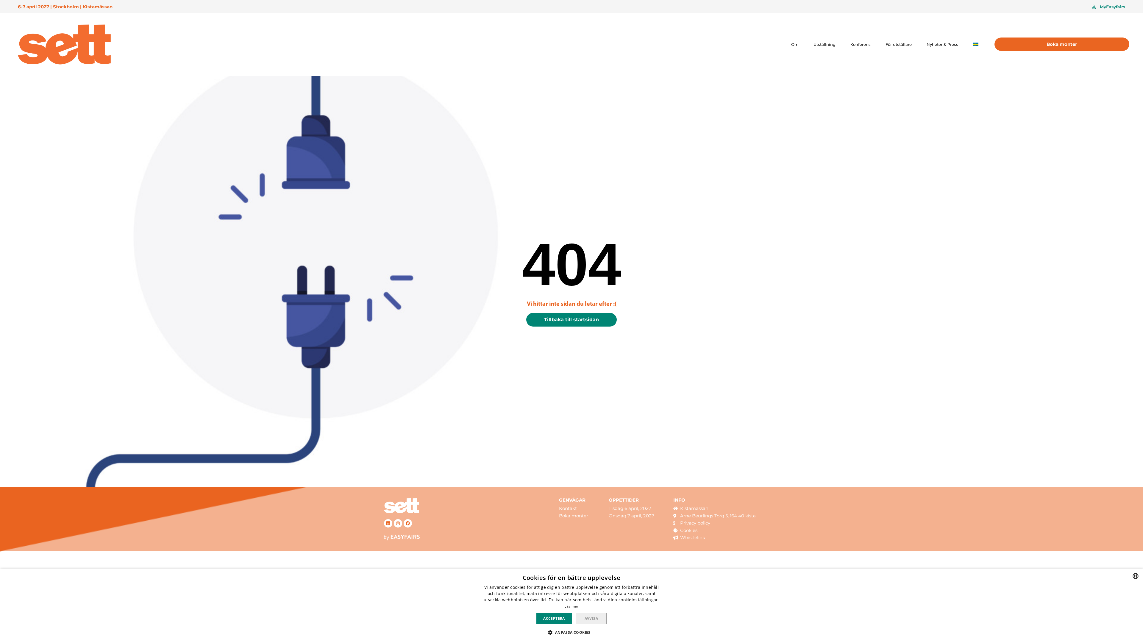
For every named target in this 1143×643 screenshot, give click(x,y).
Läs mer (571, 606)
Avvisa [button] (591, 618)
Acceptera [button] (554, 618)
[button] (1108, 7)
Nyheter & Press (942, 44)
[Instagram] (398, 523)
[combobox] (1136, 576)
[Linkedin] (388, 523)
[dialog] (571, 606)
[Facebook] (408, 523)
